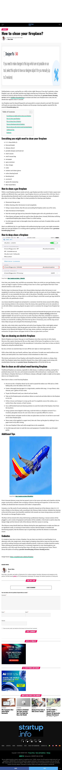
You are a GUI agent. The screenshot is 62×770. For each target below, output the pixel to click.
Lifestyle (8, 745)
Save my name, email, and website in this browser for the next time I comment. (20, 628)
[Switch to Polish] (56, 745)
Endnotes (9, 132)
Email (26, 612)
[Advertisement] (31, 11)
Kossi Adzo (10, 39)
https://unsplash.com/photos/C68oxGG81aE (24, 496)
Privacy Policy (31, 753)
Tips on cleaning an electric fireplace (16, 124)
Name (3, 612)
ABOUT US (21, 756)
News (14, 745)
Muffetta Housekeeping (17, 97)
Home (3, 745)
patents (15, 576)
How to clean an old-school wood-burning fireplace (19, 127)
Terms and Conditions (41, 753)
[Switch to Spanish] (59, 745)
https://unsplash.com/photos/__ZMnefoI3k (16, 278)
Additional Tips (10, 129)
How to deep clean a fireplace (14, 121)
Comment (4, 595)
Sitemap (48, 753)
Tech (25, 745)
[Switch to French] (53, 745)
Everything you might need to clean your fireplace (19, 115)
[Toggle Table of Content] (30, 112)
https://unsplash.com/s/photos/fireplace (21, 557)
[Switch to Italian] (49, 745)
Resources (19, 745)
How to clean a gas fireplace (13, 118)
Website (3, 620)
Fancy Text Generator (33, 745)
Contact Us (44, 745)
